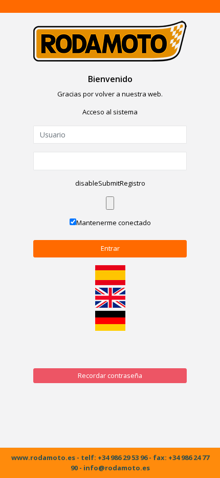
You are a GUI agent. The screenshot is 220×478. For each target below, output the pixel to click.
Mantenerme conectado (113, 222)
